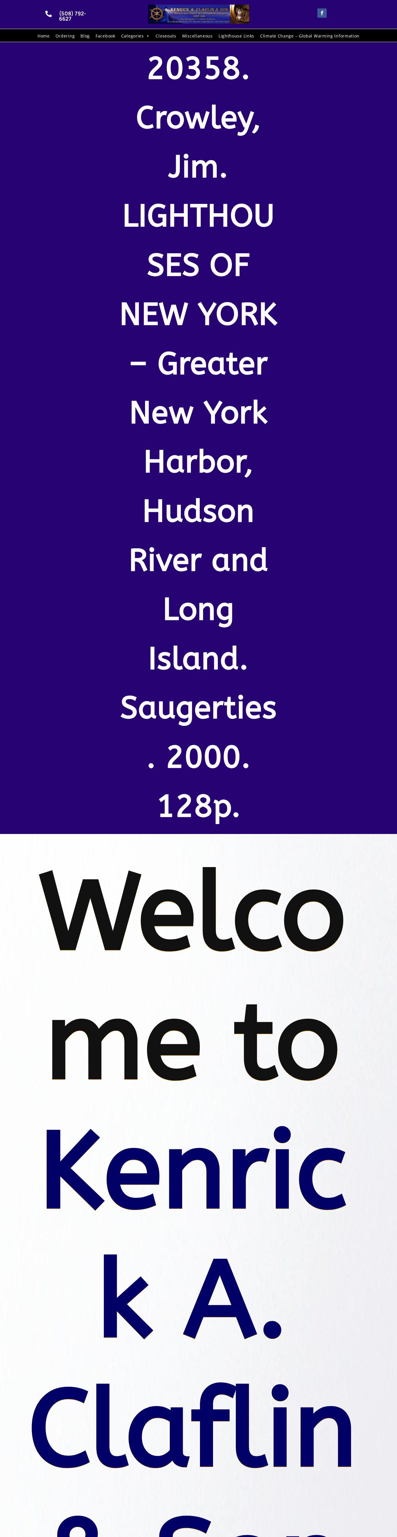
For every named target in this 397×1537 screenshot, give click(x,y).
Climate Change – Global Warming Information (310, 36)
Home (43, 36)
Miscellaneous (197, 36)
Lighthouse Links (236, 36)
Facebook (105, 36)
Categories (132, 36)
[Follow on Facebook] (322, 13)
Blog (85, 36)
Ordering (65, 36)
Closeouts (165, 36)
